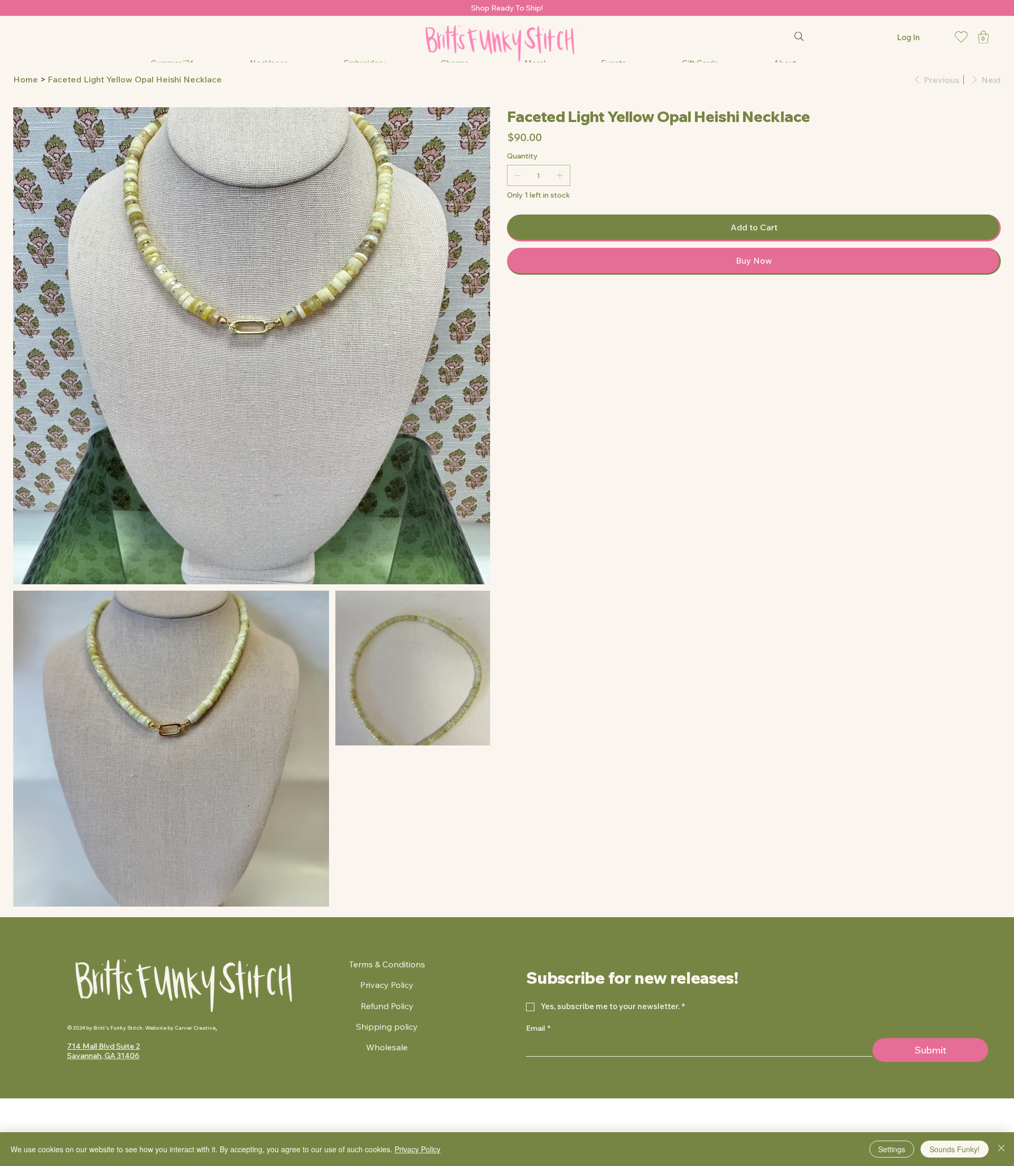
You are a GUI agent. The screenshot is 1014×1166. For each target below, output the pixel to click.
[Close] (1001, 1149)
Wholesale (387, 1047)
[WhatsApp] (509, 302)
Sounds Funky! (954, 1149)
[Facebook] (517, 302)
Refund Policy (387, 1006)
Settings (891, 1149)
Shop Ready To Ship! (507, 8)
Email (538, 1028)
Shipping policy (387, 1026)
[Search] (799, 36)
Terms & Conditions (387, 964)
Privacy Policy (387, 985)
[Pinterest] (524, 302)
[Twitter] (531, 302)
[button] (983, 37)
